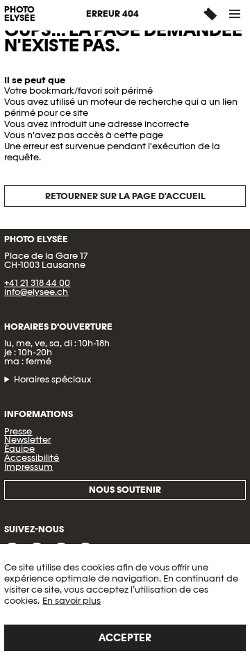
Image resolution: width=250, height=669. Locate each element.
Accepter (125, 637)
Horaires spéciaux (53, 379)
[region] (125, 606)
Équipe (19, 448)
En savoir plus (71, 600)
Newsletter (27, 439)
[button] (235, 14)
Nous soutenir (125, 489)
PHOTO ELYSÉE (19, 15)
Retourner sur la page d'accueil (125, 196)
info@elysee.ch (36, 292)
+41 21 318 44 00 (37, 283)
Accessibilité (31, 457)
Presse (18, 431)
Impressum (28, 466)
